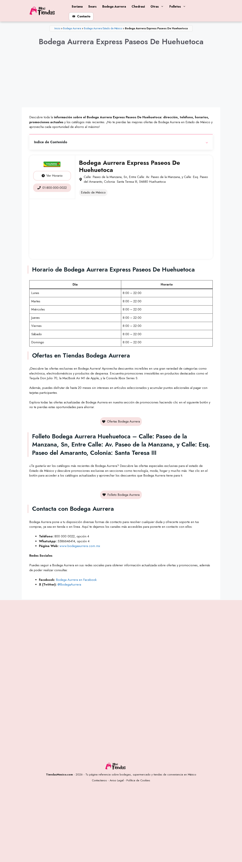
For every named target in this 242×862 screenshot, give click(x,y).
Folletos (175, 6)
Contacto (83, 16)
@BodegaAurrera (69, 584)
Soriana (77, 6)
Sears (92, 6)
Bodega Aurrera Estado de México (103, 28)
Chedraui (138, 6)
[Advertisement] (121, 80)
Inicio (57, 28)
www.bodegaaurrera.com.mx (80, 546)
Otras (154, 6)
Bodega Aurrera (114, 6)
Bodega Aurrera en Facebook (76, 579)
